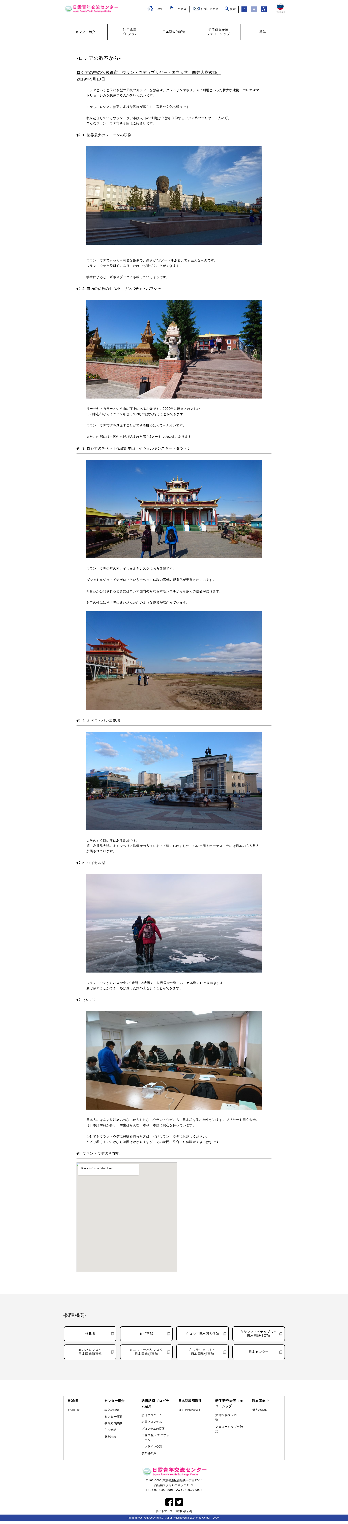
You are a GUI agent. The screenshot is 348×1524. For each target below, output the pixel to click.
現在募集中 (260, 1400)
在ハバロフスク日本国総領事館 (90, 1352)
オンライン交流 (152, 1446)
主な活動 (110, 1429)
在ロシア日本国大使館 (202, 1333)
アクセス (180, 8)
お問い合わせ (209, 8)
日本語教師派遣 (190, 1400)
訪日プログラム (152, 1415)
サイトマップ (164, 1511)
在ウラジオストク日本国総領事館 (202, 1352)
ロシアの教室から (190, 1409)
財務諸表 (110, 1436)
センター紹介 (114, 1400)
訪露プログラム (152, 1421)
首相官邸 (146, 1333)
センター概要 (113, 1416)
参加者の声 (149, 1453)
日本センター (259, 1352)
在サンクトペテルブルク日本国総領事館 (258, 1333)
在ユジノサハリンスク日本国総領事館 (146, 1352)
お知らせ (74, 1409)
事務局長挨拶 (113, 1423)
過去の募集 (259, 1409)
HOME (158, 8)
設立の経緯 (112, 1409)
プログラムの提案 (153, 1428)
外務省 (90, 1333)
